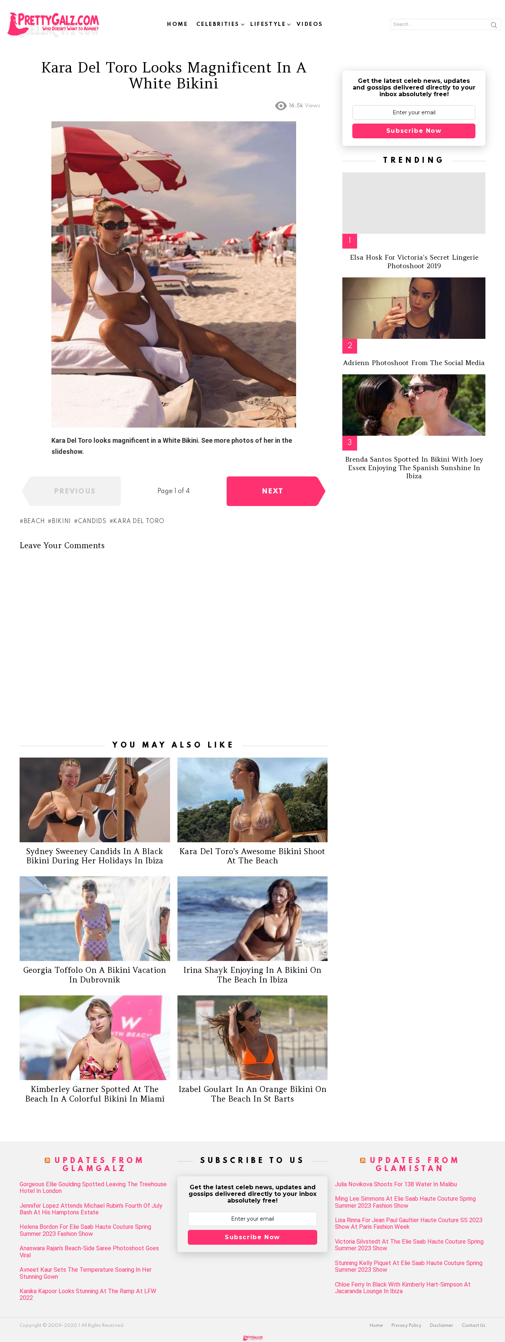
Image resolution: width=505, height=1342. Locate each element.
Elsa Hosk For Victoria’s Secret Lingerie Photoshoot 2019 (414, 261)
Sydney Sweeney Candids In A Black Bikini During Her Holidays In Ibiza (94, 856)
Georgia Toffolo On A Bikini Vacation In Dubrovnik (94, 974)
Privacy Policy (406, 1326)
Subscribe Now (414, 130)
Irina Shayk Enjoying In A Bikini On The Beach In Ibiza (252, 974)
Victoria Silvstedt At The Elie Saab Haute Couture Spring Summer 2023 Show (409, 1245)
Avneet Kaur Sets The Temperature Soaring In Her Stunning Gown (86, 1273)
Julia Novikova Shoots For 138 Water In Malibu (396, 1184)
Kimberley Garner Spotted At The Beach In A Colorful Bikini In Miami (95, 1093)
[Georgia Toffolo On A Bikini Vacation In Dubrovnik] (95, 918)
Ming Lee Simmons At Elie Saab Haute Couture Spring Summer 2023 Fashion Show (405, 1202)
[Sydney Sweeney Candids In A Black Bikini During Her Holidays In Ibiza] (95, 800)
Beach (34, 522)
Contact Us (473, 1326)
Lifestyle (268, 24)
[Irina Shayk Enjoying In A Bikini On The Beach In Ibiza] (252, 918)
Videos (309, 24)
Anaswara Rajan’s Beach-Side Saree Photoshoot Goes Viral (89, 1251)
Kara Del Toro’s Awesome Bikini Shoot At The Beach (252, 856)
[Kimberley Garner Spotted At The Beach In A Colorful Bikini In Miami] (95, 1037)
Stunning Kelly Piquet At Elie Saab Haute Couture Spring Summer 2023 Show (408, 1266)
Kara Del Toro (138, 522)
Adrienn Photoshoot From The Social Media (414, 362)
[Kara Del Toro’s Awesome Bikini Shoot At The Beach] (252, 800)
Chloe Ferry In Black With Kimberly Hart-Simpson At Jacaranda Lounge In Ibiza (403, 1288)
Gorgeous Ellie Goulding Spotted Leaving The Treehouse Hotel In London (93, 1187)
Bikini (61, 522)
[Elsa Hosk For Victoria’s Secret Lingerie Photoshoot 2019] (413, 203)
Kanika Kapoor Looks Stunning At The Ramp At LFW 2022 (88, 1294)
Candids (92, 522)
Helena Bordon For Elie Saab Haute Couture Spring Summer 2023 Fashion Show (85, 1230)
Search (494, 26)
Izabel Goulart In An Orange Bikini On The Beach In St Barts (252, 1093)
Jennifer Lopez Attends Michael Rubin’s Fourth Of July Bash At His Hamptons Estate (91, 1209)
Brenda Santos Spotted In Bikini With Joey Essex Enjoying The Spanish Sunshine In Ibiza (414, 467)
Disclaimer (441, 1326)
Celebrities (218, 24)
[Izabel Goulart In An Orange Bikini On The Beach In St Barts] (252, 1037)
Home (177, 24)
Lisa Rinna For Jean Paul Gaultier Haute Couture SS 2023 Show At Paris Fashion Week (408, 1223)
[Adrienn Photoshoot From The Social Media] (413, 308)
